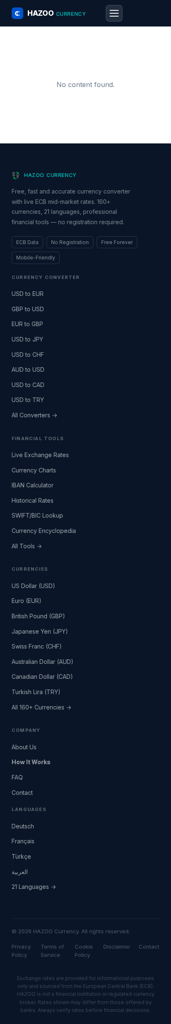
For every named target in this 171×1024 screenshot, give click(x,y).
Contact (22, 792)
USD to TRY (28, 399)
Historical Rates (33, 500)
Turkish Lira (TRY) (36, 691)
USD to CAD (28, 384)
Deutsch (23, 826)
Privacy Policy (21, 951)
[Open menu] (114, 13)
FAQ (17, 777)
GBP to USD (28, 308)
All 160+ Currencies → (41, 707)
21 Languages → (34, 886)
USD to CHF (28, 354)
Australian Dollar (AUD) (42, 661)
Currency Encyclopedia (44, 530)
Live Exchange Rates (40, 454)
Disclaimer (116, 946)
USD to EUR (28, 293)
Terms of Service (52, 951)
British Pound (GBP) (38, 616)
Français (23, 841)
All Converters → (34, 415)
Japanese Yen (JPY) (40, 631)
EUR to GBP (27, 323)
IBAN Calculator (33, 485)
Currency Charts (34, 470)
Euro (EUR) (27, 600)
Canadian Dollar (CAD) (42, 676)
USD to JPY (27, 339)
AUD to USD (28, 369)
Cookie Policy (84, 951)
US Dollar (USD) (33, 585)
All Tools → (27, 546)
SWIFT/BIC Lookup (37, 515)
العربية (20, 871)
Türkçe (21, 856)
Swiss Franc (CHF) (37, 646)
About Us (24, 746)
